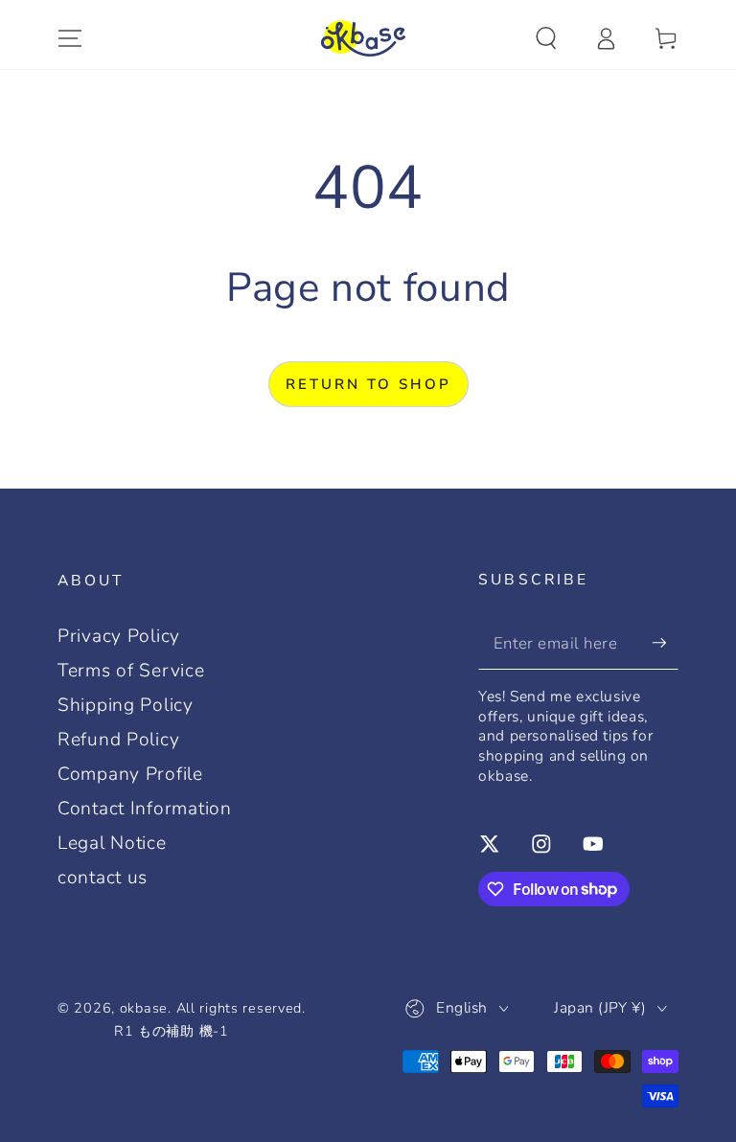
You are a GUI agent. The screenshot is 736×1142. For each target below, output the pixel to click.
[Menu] (70, 38)
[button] (546, 38)
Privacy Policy (119, 636)
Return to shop (368, 384)
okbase (144, 1007)
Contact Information (145, 808)
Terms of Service (131, 670)
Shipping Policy (126, 705)
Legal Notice (112, 843)
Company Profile (130, 774)
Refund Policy (118, 739)
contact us (103, 877)
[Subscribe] (665, 643)
